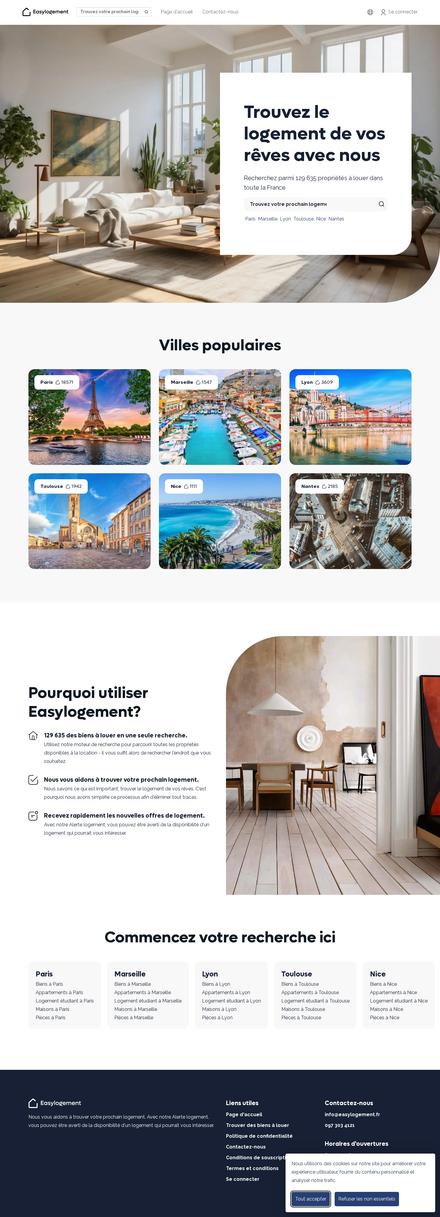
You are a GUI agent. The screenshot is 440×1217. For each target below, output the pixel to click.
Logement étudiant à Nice (399, 1001)
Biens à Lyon (216, 984)
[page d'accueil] (55, 1103)
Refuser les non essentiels (366, 1199)
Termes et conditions (252, 1168)
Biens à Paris (49, 984)
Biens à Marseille (132, 984)
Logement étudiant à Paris (65, 1001)
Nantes (336, 219)
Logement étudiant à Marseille (148, 1001)
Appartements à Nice (393, 992)
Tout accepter (310, 1199)
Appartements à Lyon (226, 992)
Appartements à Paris (59, 992)
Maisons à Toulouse (303, 1009)
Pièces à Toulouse (301, 1017)
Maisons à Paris (52, 1009)
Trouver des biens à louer (257, 1125)
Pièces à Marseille (133, 1017)
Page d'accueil (177, 12)
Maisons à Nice (386, 1009)
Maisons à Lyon (219, 1009)
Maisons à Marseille (135, 1009)
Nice (321, 219)
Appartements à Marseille (142, 992)
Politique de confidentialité (259, 1136)
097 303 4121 (340, 1125)
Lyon (285, 219)
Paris (250, 219)
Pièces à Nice (384, 1017)
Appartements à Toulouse (310, 992)
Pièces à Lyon (217, 1017)
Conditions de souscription (259, 1157)
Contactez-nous (220, 12)
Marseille (267, 219)
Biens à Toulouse (300, 984)
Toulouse (303, 219)
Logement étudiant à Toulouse (315, 1001)
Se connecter (403, 12)
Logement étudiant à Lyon (231, 1001)
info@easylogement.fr (352, 1114)
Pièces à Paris (51, 1017)
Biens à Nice (383, 984)
